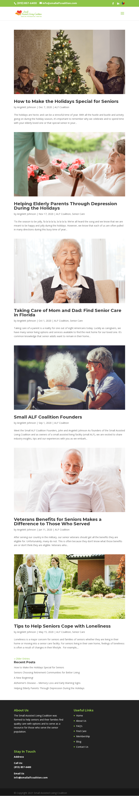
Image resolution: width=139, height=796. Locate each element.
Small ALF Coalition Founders (48, 417)
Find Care (81, 731)
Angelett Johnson (26, 107)
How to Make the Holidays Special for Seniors (66, 101)
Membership (83, 736)
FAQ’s (79, 726)
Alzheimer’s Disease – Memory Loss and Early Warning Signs (47, 683)
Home (79, 715)
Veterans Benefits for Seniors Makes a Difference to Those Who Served (58, 521)
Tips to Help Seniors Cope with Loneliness (62, 626)
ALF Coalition (62, 107)
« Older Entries (22, 658)
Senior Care (78, 214)
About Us (81, 720)
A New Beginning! (23, 677)
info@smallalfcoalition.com (31, 777)
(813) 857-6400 (27, 3)
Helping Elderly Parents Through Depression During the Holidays (65, 206)
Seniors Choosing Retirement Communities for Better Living (47, 672)
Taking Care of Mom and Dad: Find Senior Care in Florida (67, 313)
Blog (78, 741)
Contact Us (82, 746)
